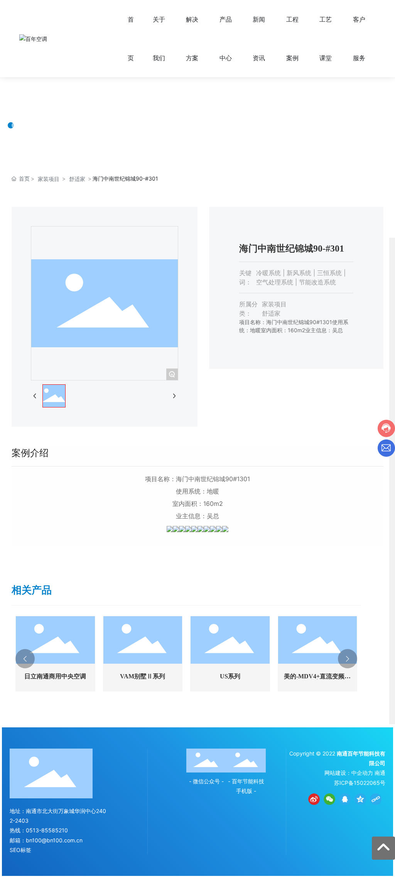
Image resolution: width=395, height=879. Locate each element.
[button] (25, 658)
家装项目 (48, 179)
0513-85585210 (47, 830)
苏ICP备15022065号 (359, 782)
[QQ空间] (360, 799)
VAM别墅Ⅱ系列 (142, 676)
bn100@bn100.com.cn (54, 840)
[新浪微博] (314, 799)
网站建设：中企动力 (348, 772)
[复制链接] (375, 799)
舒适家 (77, 179)
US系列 (230, 676)
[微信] (329, 799)
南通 (380, 772)
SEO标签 (20, 850)
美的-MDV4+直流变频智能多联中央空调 (317, 679)
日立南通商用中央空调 (55, 676)
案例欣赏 (38, 100)
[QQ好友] (345, 799)
